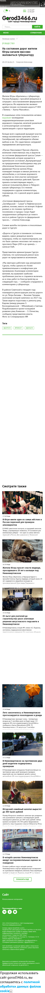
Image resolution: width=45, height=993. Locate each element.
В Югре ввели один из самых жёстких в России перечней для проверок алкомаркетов (22, 522)
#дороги (7, 328)
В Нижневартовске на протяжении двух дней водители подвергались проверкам (22, 764)
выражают (7, 117)
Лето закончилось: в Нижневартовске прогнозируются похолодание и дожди (22, 714)
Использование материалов (12, 899)
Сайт (5, 894)
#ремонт (18, 328)
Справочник (36, 33)
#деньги (29, 328)
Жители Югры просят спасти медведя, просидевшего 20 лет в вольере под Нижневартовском (22, 570)
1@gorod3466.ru (29, 942)
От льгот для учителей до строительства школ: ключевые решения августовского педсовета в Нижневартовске (21, 620)
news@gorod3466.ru (31, 940)
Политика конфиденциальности (11, 925)
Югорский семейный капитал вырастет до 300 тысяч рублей (22, 810)
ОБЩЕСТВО (9, 43)
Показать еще (22, 879)
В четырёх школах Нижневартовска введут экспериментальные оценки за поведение (22, 860)
